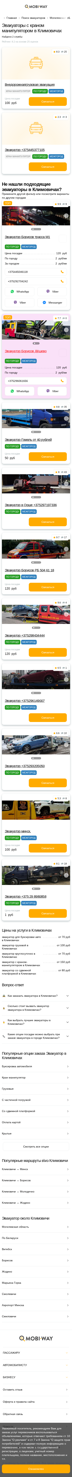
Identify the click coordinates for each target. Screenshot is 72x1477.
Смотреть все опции (36, 1146)
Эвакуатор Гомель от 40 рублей (28, 440)
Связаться (47, 101)
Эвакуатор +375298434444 (25, 635)
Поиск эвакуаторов (33, 17)
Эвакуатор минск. (18, 831)
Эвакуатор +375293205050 (25, 766)
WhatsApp (23, 291)
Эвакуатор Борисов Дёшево (26, 351)
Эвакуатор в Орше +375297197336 (31, 505)
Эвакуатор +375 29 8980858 (25, 896)
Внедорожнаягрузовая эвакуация (30, 85)
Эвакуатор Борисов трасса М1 (27, 237)
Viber (55, 291)
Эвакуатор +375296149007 (25, 701)
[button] (33, 229)
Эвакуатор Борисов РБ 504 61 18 (29, 570)
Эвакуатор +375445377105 (25, 150)
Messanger (55, 302)
